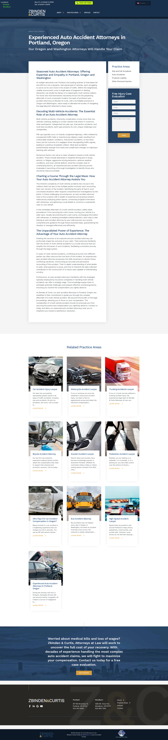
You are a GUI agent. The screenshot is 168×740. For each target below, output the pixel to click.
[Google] (37, 706)
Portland (5, 4)
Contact (96, 12)
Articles (87, 12)
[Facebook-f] (30, 706)
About (59, 12)
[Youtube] (41, 706)
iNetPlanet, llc (87, 735)
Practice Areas (72, 12)
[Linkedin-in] (33, 706)
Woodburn (6, 7)
